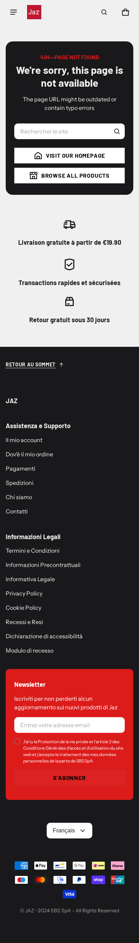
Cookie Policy (23, 607)
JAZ (29, 910)
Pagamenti (20, 468)
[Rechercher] (117, 131)
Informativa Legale (30, 579)
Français (64, 830)
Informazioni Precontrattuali (43, 564)
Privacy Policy (24, 593)
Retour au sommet (31, 364)
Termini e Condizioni (33, 550)
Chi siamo (19, 497)
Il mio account (24, 439)
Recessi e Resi (24, 621)
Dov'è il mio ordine (29, 454)
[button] (104, 12)
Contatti (17, 511)
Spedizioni (20, 482)
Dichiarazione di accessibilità (44, 636)
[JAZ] (34, 12)
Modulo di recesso (29, 650)
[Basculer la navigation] (13, 12)
